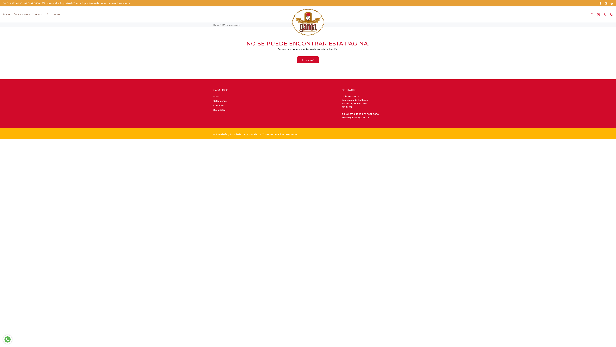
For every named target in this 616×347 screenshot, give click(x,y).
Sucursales (219, 110)
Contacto (218, 105)
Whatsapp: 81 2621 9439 (355, 117)
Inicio (216, 96)
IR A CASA (308, 59)
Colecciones (220, 101)
